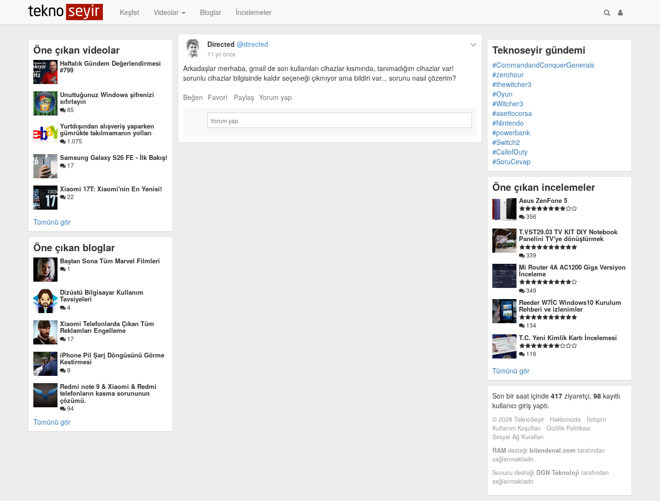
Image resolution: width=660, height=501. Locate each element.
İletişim (596, 419)
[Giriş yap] (620, 12)
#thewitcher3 (511, 84)
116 (530, 353)
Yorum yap (275, 97)
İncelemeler (254, 12)
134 (530, 325)
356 (530, 216)
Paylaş (244, 97)
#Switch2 (506, 142)
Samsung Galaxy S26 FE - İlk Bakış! (113, 157)
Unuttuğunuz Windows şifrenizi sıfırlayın (107, 98)
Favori (217, 97)
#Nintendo (508, 123)
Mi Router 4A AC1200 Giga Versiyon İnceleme (572, 270)
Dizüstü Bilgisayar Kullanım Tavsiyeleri (101, 295)
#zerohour (508, 74)
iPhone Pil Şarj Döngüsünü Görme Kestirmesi (112, 358)
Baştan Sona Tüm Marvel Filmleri (110, 260)
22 (70, 196)
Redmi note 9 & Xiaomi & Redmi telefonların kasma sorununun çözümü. (108, 393)
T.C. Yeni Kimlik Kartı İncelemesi (568, 337)
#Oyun (502, 94)
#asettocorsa (512, 113)
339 (530, 255)
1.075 (74, 141)
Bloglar (210, 12)
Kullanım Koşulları (516, 428)
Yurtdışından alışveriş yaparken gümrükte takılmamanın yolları (107, 129)
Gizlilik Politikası (568, 428)
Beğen (193, 97)
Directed (237, 44)
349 (530, 290)
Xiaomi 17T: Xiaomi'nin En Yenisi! (111, 188)
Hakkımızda (565, 419)
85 (70, 109)
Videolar (167, 12)
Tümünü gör (52, 222)
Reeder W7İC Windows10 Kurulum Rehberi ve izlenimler (570, 306)
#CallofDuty (510, 152)
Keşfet (129, 12)
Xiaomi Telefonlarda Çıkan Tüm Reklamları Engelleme (107, 327)
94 (70, 408)
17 (70, 165)
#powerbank (511, 132)
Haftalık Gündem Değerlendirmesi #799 (110, 66)
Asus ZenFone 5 (543, 200)
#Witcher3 (507, 103)
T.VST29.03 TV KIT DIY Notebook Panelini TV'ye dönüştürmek (568, 235)
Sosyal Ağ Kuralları (518, 436)
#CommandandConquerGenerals (543, 65)
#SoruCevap (511, 161)
